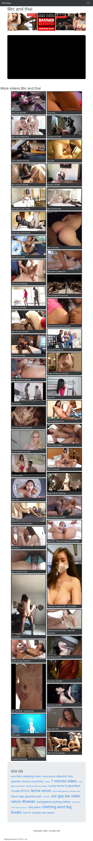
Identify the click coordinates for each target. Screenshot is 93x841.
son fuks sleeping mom (26, 776)
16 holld (46, 796)
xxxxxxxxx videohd (54, 776)
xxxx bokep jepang (60, 791)
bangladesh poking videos (54, 802)
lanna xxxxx (41, 790)
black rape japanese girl (26, 796)
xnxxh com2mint (32, 781)
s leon (47, 781)
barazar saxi (75, 791)
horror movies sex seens (39, 812)
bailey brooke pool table (36, 786)
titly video (34, 807)
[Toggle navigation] (88, 3)
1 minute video (64, 781)
